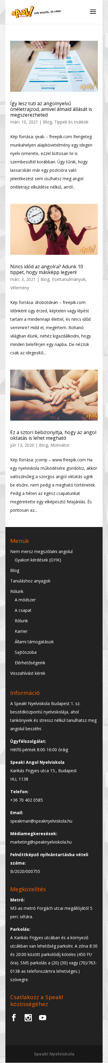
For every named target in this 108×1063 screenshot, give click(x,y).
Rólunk (16, 591)
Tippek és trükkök (71, 122)
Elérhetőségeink (30, 662)
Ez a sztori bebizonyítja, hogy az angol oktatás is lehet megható (53, 435)
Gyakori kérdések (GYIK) (38, 560)
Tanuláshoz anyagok (30, 581)
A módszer (25, 600)
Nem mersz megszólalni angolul (41, 551)
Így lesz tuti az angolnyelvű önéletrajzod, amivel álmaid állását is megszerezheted (51, 109)
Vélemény (19, 287)
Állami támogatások (34, 642)
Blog (47, 122)
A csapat (23, 610)
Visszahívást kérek (27, 673)
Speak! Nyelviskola (54, 1054)
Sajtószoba (26, 652)
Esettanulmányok (69, 279)
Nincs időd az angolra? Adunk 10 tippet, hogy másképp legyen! (46, 269)
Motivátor (60, 445)
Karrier (21, 631)
